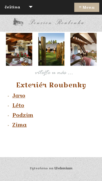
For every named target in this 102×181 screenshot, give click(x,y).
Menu (87, 7)
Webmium (63, 168)
